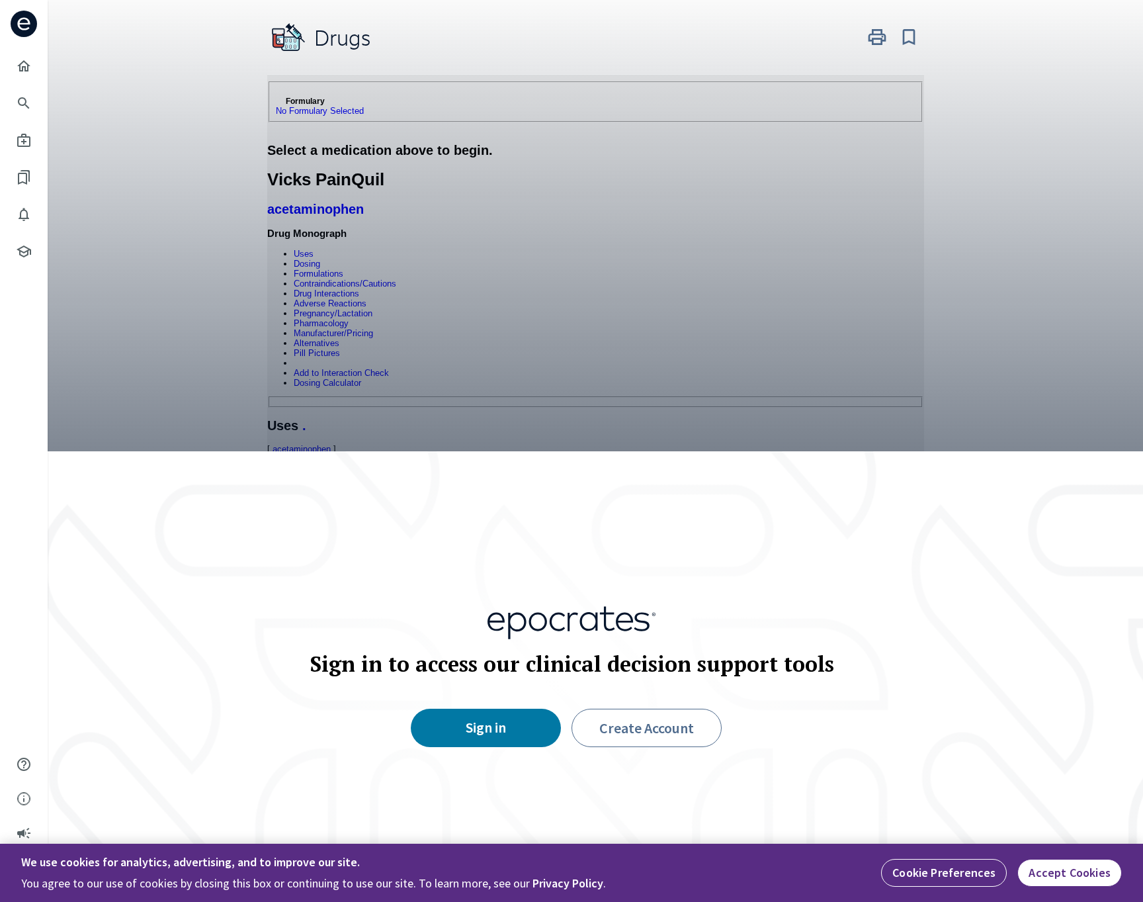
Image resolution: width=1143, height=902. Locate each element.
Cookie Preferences (943, 872)
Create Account (646, 728)
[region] (571, 873)
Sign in (486, 727)
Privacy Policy (567, 883)
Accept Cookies (1070, 872)
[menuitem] (24, 66)
